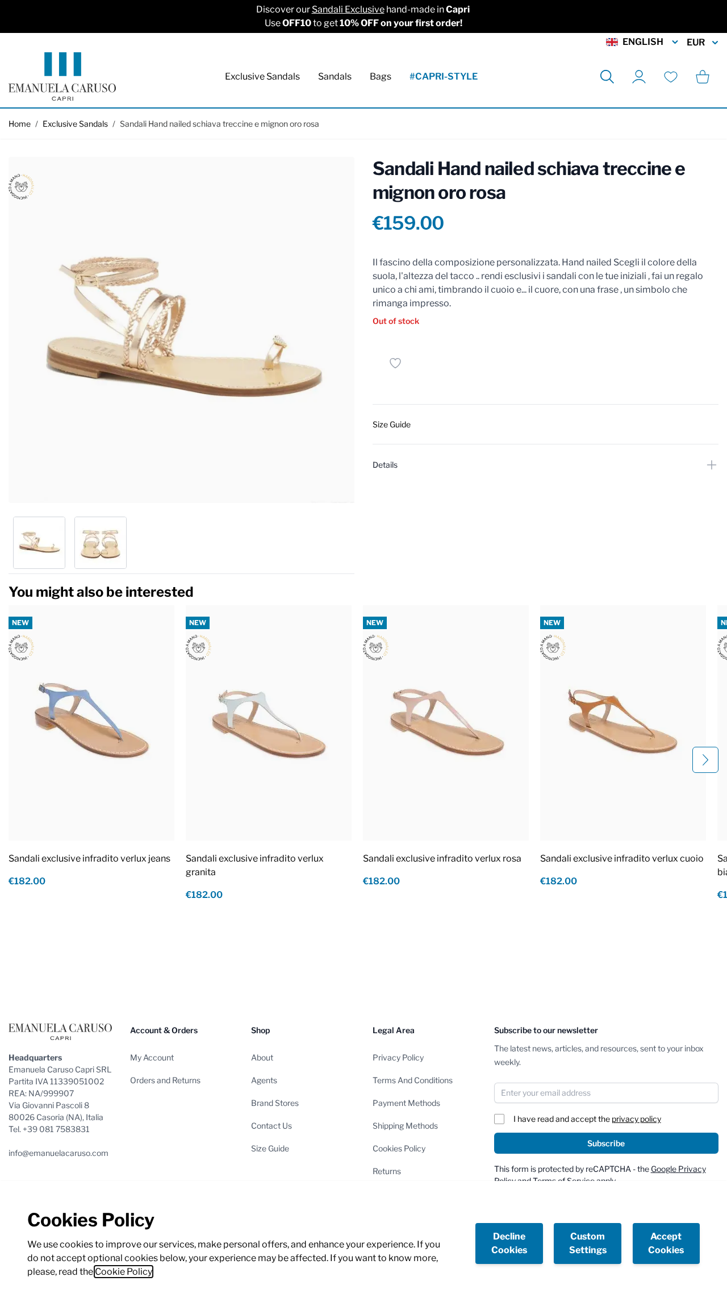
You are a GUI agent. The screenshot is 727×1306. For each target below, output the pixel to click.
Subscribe (606, 1143)
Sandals (335, 76)
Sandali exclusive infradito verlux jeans (89, 858)
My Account (152, 1057)
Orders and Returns (165, 1080)
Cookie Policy (123, 1271)
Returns (387, 1171)
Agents (264, 1080)
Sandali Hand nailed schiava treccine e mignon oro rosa (219, 123)
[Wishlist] (671, 77)
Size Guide (270, 1148)
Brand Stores (275, 1103)
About (262, 1057)
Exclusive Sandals (262, 76)
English (642, 41)
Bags (380, 76)
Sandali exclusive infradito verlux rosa (442, 858)
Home (20, 123)
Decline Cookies (509, 1243)
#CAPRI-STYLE (444, 76)
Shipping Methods (405, 1125)
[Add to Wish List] (395, 363)
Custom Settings (588, 1243)
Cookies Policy (399, 1148)
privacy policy (636, 1119)
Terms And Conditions (413, 1080)
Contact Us (271, 1125)
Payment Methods (406, 1103)
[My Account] (639, 77)
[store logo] (62, 76)
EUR (696, 42)
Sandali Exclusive (348, 9)
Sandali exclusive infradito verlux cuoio (622, 858)
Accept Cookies (666, 1243)
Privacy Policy (398, 1057)
